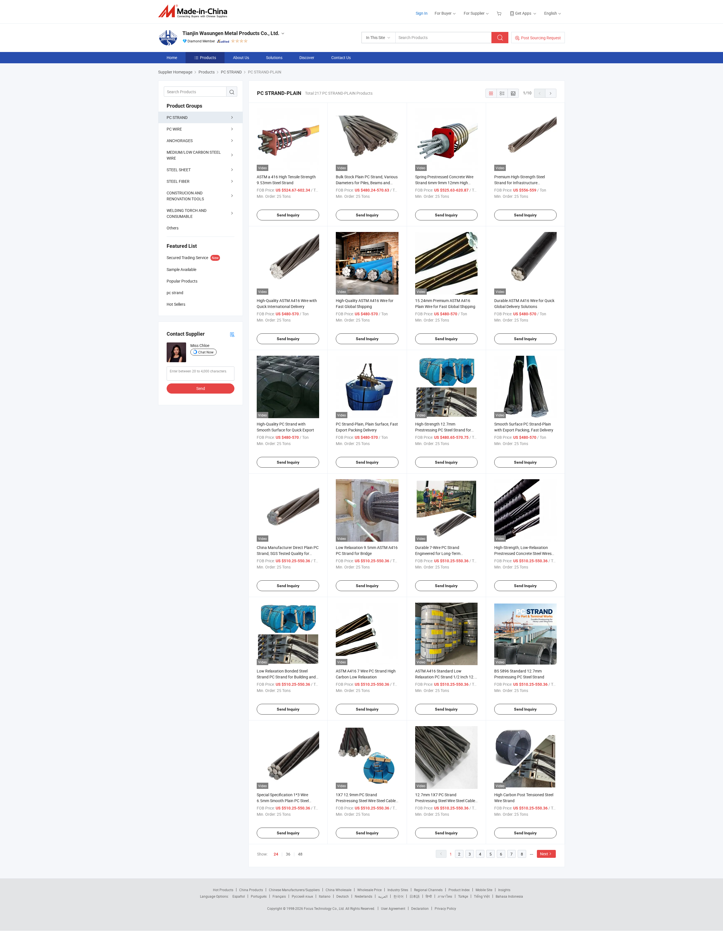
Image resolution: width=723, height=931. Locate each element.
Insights (504, 889)
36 (288, 854)
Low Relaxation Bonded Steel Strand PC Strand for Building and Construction (286, 676)
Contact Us (341, 57)
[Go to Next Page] (550, 93)
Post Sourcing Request (541, 37)
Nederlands (363, 896)
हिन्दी (429, 896)
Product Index (459, 889)
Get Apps (523, 13)
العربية (382, 896)
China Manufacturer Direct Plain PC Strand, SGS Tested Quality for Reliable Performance (288, 553)
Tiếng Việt (482, 896)
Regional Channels (428, 889)
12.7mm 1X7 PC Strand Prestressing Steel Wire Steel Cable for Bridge (445, 800)
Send (200, 388)
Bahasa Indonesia (509, 896)
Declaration (420, 908)
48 (300, 854)
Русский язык (302, 896)
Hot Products (223, 889)
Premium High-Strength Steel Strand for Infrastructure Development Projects (519, 182)
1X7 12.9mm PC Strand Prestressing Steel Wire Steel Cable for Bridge (366, 800)
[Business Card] (232, 334)
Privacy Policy (445, 908)
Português (259, 896)
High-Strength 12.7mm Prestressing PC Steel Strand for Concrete (443, 430)
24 (276, 854)
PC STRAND (177, 117)
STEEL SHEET (179, 169)
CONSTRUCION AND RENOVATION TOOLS (185, 195)
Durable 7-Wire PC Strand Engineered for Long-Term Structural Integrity (437, 553)
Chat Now (206, 352)
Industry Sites (397, 889)
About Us (241, 57)
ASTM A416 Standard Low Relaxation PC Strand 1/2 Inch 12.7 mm (446, 676)
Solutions (274, 57)
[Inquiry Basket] (500, 13)
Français (279, 896)
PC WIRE (174, 129)
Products (208, 57)
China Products (251, 889)
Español (238, 896)
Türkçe (463, 896)
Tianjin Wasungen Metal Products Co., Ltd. (230, 33)
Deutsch (342, 896)
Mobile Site (484, 889)
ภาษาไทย (445, 896)
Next (544, 853)
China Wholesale (338, 889)
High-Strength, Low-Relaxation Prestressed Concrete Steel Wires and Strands (523, 553)
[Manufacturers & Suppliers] (194, 11)
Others (172, 228)
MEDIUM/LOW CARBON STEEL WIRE (194, 155)
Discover (306, 57)
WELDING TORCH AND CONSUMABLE (186, 213)
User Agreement (393, 908)
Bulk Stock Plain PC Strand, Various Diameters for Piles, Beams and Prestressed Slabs (367, 182)
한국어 (398, 896)
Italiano (324, 896)
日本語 (415, 896)
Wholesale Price (369, 889)
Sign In (422, 13)
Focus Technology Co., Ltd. (324, 908)
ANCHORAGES (180, 140)
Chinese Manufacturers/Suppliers (294, 889)
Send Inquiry (288, 215)
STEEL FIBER (178, 181)
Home (172, 57)
